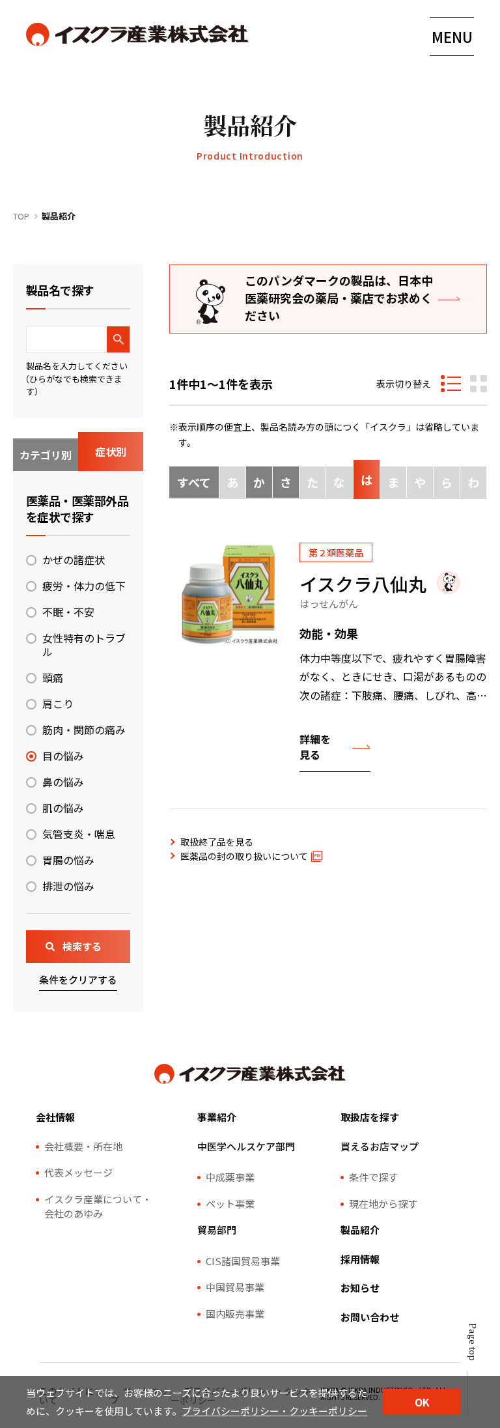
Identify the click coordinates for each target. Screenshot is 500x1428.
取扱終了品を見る (216, 841)
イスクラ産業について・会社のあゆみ (98, 1206)
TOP (21, 216)
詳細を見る (315, 746)
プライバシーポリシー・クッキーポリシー (274, 1411)
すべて (194, 482)
